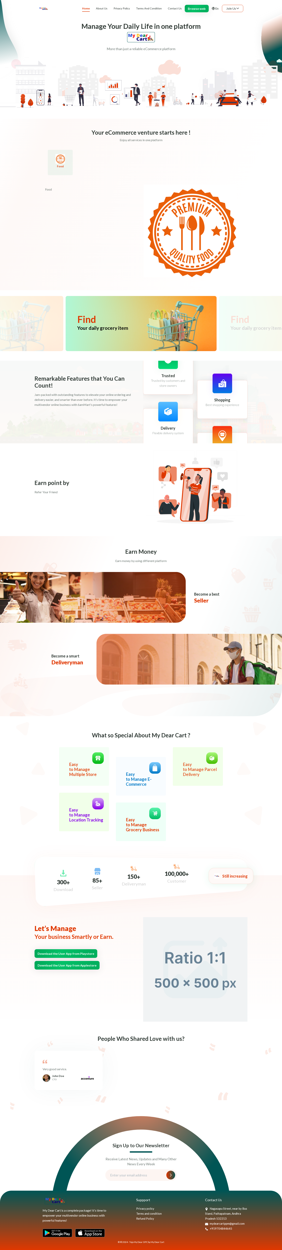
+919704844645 (220, 1228)
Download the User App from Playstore (66, 953)
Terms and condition (149, 1213)
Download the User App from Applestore (67, 965)
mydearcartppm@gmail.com (227, 1223)
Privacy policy (145, 1208)
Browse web (197, 8)
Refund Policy (145, 1218)
